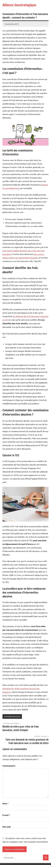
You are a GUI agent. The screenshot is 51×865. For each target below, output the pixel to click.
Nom (5, 803)
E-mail (6, 815)
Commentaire (8, 765)
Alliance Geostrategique (19, 4)
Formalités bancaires (12, 716)
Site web (6, 826)
